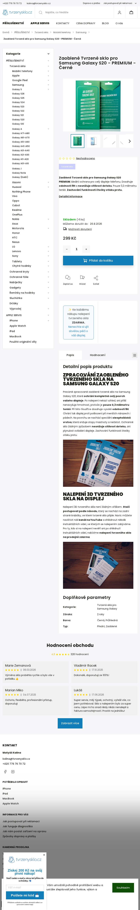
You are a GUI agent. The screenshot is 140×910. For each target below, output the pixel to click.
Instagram (12, 771)
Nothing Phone (21, 191)
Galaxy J (17, 168)
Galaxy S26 (18, 93)
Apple (16, 75)
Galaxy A (17, 129)
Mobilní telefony (22, 71)
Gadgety (15, 287)
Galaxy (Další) (20, 177)
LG (13, 246)
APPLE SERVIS (14, 315)
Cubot (16, 205)
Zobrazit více (70, 723)
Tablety (17, 261)
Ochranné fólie (19, 277)
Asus (15, 223)
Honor (16, 233)
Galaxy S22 (18, 110)
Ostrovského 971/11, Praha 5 (20, 859)
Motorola (18, 228)
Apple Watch (18, 326)
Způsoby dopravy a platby (19, 836)
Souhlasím (123, 887)
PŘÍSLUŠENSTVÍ (15, 60)
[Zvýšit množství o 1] (86, 249)
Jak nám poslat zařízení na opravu (24, 831)
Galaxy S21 (18, 115)
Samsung (18, 85)
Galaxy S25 (18, 98)
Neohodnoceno (85, 158)
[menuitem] (15, 23)
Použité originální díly (23, 341)
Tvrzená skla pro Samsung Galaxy (107, 606)
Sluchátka (16, 298)
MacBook (15, 336)
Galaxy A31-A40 (21, 150)
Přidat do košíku (101, 260)
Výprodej (15, 308)
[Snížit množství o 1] (67, 249)
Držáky (14, 303)
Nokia (15, 219)
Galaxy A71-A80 (21, 133)
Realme (17, 210)
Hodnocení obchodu (70, 645)
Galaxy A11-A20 (20, 159)
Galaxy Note (19, 172)
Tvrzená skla (17, 66)
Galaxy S (17, 89)
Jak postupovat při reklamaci (117, 3)
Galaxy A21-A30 (20, 154)
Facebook (5, 771)
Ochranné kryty (19, 271)
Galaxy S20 (18, 119)
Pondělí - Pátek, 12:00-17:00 (19, 864)
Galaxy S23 (18, 106)
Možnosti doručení (80, 229)
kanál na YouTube (90, 520)
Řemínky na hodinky (22, 292)
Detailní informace (70, 196)
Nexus (16, 242)
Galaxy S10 (18, 123)
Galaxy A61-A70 (21, 137)
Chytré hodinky (21, 266)
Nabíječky (16, 282)
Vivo (14, 196)
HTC (14, 237)
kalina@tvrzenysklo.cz (16, 759)
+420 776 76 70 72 (14, 764)
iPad (12, 331)
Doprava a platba (91, 3)
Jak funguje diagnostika (18, 826)
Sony (15, 256)
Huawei (16, 187)
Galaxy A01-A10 (20, 163)
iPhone (14, 320)
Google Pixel (20, 80)
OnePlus (17, 214)
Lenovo (16, 251)
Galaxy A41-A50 (21, 146)
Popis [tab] (70, 355)
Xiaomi (16, 182)
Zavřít (127, 289)
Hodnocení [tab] (98, 355)
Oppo (15, 200)
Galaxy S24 (18, 102)
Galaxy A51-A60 (21, 141)
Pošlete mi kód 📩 (25, 895)
